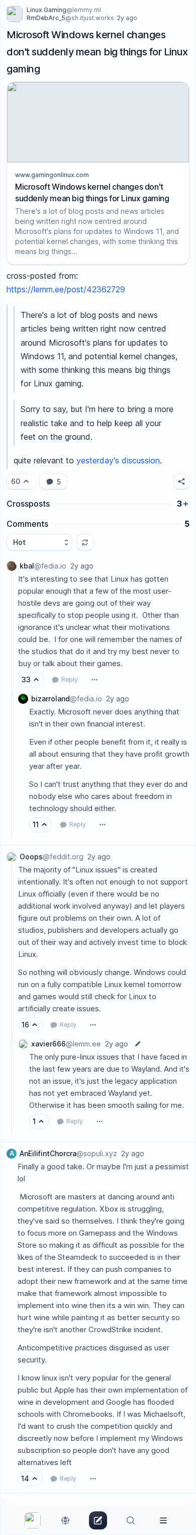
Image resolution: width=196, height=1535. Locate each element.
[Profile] (163, 1520)
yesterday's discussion (118, 460)
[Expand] (12, 700)
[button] (181, 481)
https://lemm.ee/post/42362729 (66, 289)
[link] (33, 1520)
